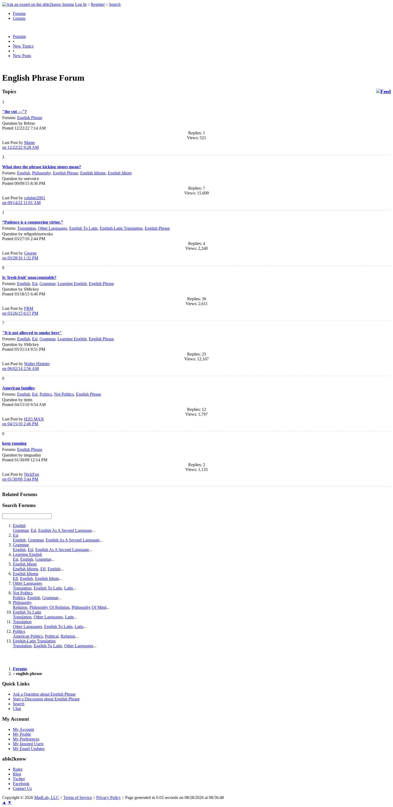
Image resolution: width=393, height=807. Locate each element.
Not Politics (64, 394)
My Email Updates (29, 748)
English (23, 173)
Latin (68, 588)
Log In (81, 4)
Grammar (47, 283)
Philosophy (41, 173)
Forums (19, 13)
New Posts (22, 55)
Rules (17, 769)
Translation (26, 228)
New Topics (23, 46)
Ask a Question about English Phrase (44, 694)
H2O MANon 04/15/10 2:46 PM (23, 421)
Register (98, 4)
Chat (17, 708)
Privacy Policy (108, 797)
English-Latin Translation (121, 228)
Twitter (19, 779)
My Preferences (26, 739)
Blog (17, 774)
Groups (19, 18)
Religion (20, 607)
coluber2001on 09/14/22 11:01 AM (23, 200)
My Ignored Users (28, 744)
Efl (42, 569)
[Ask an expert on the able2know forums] (38, 4)
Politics (46, 394)
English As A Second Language (65, 530)
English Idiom (120, 173)
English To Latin (83, 228)
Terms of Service (77, 797)
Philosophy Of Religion (49, 607)
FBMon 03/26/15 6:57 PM (20, 310)
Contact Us (22, 788)
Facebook (21, 783)
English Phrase (29, 117)
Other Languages (52, 228)
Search (115, 4)
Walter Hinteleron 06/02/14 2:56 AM (26, 366)
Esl (34, 283)
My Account (23, 729)
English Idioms (93, 173)
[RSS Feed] (383, 92)
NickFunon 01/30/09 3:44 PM (20, 476)
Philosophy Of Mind (89, 607)
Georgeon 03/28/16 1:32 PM (20, 255)
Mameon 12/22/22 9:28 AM (20, 145)
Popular (19, 36)
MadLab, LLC (46, 797)
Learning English (72, 283)
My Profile (22, 734)
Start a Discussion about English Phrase (46, 699)
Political (52, 636)
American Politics (28, 636)
